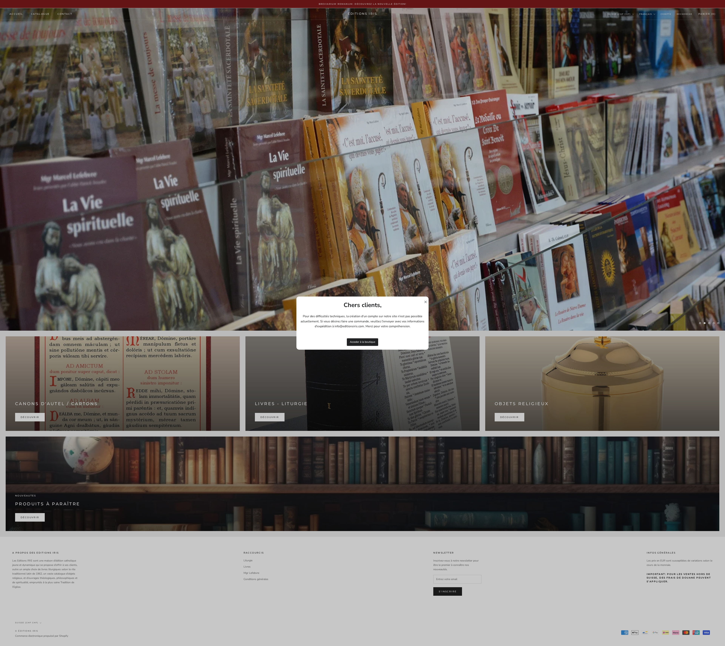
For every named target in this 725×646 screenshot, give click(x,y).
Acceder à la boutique (362, 342)
